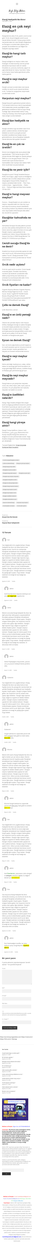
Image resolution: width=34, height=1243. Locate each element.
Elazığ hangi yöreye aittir (9, 466)
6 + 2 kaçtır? (5, 1019)
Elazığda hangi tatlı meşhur (9, 473)
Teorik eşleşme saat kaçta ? (9, 1083)
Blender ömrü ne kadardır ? (9, 1091)
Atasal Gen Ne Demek (9, 517)
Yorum (3, 968)
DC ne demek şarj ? (7, 1066)
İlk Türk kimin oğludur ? (7, 1057)
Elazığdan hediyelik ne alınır (10, 479)
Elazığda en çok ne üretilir (9, 470)
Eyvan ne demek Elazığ (8, 502)
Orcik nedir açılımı (21, 506)
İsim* (3, 988)
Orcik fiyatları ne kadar (8, 506)
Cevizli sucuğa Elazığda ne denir (11, 460)
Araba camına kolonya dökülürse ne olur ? (12, 1074)
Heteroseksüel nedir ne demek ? (10, 1087)
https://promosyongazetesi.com (10, 1037)
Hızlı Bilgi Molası (17, 11)
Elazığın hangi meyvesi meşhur (10, 486)
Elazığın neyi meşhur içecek (9, 489)
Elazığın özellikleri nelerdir (9, 496)
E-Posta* (4, 995)
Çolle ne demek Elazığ (8, 463)
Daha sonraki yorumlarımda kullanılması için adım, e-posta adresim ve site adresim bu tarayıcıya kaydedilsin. (16, 1014)
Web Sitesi (4, 1003)
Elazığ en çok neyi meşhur (23, 463)
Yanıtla (13, 581)
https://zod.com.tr (27, 1037)
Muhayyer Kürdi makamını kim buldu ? (11, 1061)
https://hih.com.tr (5, 1039)
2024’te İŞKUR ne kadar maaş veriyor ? (11, 1078)
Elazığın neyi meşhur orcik (9, 493)
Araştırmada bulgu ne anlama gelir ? (11, 1053)
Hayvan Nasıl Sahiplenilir (11, 523)
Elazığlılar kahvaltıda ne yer (9, 499)
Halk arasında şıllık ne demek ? (9, 1070)
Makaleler (9, 456)
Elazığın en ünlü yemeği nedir (10, 483)
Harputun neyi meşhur (22, 502)
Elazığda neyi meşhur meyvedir (10, 476)
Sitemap (14, 1039)
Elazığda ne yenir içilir (24, 473)
